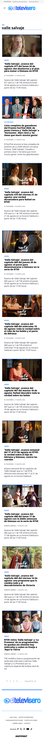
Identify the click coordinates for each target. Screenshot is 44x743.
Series (6, 60)
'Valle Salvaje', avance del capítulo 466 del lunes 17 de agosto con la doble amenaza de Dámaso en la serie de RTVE (21, 518)
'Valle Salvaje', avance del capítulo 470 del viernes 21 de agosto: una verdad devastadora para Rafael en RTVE (20, 197)
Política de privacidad (26, 717)
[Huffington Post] (21, 736)
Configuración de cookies (14, 720)
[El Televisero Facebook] (17, 729)
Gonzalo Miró (33, 2)
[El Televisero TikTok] (31, 729)
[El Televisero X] (21, 729)
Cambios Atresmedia (19, 2)
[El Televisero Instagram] (24, 729)
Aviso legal (13, 717)
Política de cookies (31, 720)
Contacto (27, 723)
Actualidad (8, 122)
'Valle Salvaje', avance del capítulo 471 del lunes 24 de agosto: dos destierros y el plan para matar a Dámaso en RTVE (21, 67)
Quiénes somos (17, 723)
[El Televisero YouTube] (28, 729)
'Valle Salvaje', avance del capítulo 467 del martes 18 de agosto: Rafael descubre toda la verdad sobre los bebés (22, 392)
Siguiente (29, 681)
